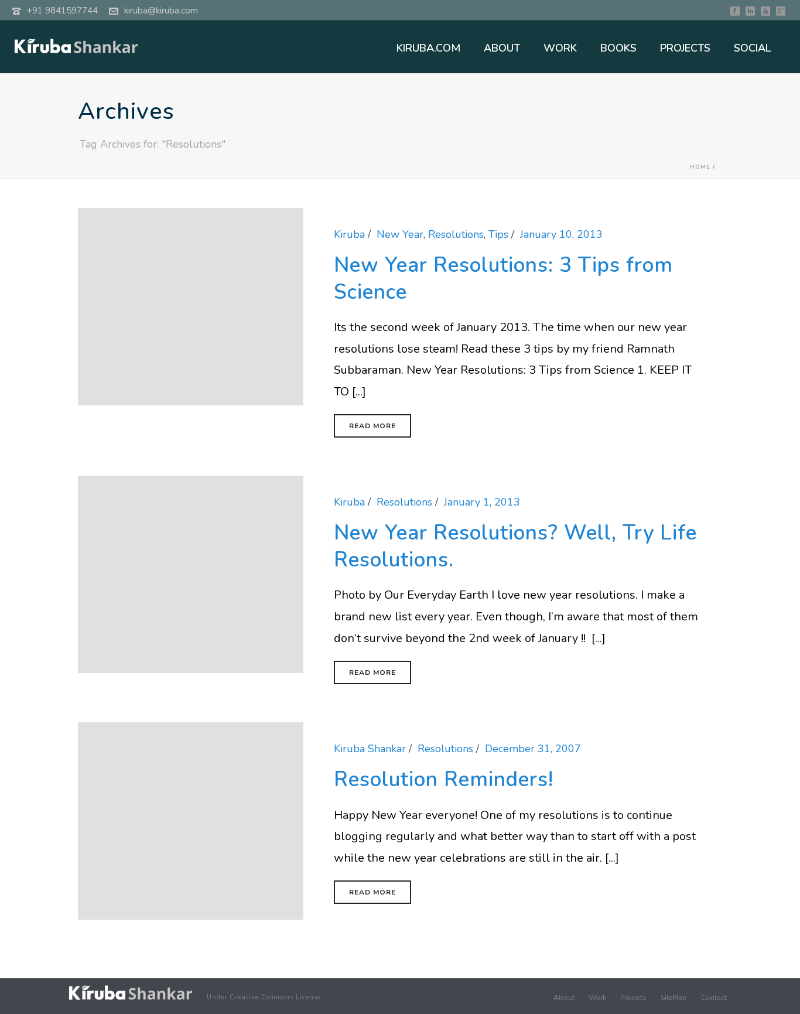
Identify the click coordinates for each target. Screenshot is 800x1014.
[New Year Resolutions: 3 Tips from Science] (190, 306)
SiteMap (674, 997)
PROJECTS (685, 48)
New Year (400, 234)
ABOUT (502, 48)
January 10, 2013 (561, 234)
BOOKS (618, 48)
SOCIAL (752, 48)
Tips (498, 234)
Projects (633, 997)
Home (700, 167)
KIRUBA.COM (428, 48)
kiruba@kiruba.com (161, 10)
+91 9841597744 (62, 10)
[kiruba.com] (130, 992)
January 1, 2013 (482, 502)
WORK (560, 48)
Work (597, 997)
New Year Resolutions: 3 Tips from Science (503, 278)
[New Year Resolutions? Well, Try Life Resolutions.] (190, 573)
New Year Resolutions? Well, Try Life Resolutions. (515, 546)
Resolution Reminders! (443, 779)
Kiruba (349, 234)
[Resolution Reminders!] (190, 820)
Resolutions (456, 234)
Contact (714, 997)
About (564, 997)
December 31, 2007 (533, 749)
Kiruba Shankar (370, 749)
